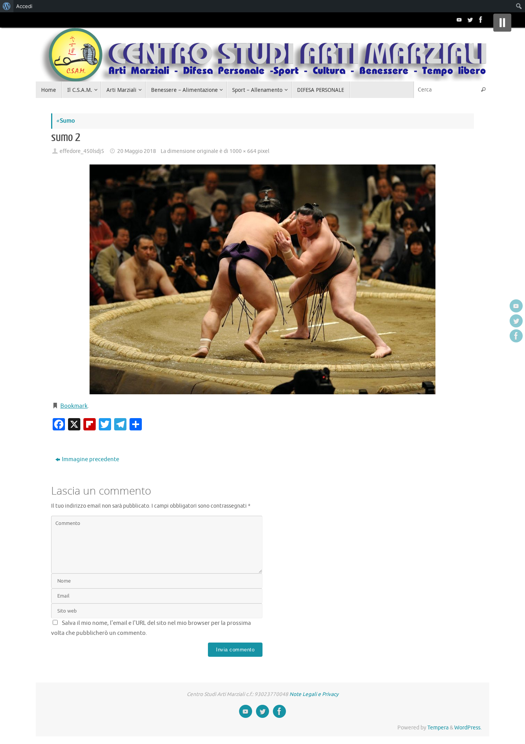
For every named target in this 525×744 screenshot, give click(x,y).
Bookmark (74, 406)
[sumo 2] (262, 279)
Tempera (438, 727)
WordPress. (468, 727)
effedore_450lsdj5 (82, 151)
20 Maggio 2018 (136, 151)
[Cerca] (483, 89)
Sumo (65, 121)
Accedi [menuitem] (24, 6)
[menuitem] (6, 6)
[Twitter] (469, 19)
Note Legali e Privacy (314, 694)
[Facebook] (480, 19)
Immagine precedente (90, 459)
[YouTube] (458, 19)
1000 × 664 (242, 151)
